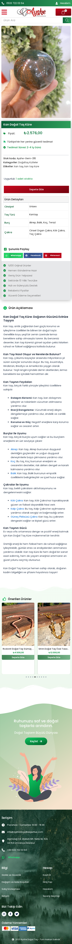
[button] (13, 255)
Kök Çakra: (17, 500)
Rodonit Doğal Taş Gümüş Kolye (20, 648)
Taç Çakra (35, 234)
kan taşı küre (31, 166)
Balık (39, 222)
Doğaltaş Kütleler (28, 162)
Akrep (32, 222)
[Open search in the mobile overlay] (36, 20)
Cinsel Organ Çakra (40, 230)
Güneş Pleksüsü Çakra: (24, 516)
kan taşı (18, 166)
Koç (45, 222)
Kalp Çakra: (17, 508)
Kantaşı (33, 214)
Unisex (33, 206)
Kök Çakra (59, 230)
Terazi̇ (52, 222)
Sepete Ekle (36, 189)
